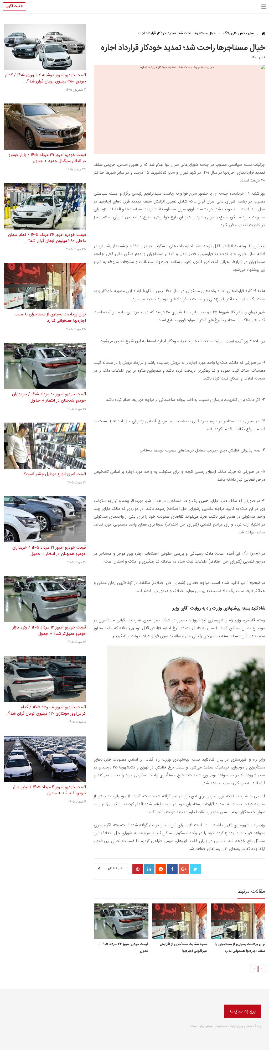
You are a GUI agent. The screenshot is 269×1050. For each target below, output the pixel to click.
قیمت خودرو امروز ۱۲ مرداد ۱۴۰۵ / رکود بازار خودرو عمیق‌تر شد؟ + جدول (49, 630)
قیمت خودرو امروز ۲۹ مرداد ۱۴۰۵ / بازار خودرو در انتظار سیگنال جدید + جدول (47, 158)
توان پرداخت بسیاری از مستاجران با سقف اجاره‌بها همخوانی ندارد (240, 947)
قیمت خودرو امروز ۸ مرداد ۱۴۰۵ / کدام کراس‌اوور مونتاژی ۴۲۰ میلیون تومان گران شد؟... (45, 710)
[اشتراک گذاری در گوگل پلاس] (184, 869)
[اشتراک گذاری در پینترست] (137, 869)
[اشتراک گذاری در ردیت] (161, 869)
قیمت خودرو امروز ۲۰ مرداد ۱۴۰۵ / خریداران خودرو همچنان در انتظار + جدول (49, 397)
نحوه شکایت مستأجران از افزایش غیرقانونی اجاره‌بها (183, 947)
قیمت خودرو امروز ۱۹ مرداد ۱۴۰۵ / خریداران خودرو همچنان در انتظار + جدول (49, 551)
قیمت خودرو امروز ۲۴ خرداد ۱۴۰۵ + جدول (123, 947)
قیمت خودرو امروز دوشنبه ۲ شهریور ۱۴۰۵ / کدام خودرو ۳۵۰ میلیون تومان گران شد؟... (45, 78)
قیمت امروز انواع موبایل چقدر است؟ (55, 474)
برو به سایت (243, 1011)
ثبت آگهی (13, 6)
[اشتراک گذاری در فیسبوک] (172, 869)
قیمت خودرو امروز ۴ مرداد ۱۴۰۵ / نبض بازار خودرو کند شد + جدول (49, 790)
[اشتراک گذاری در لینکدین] (149, 869)
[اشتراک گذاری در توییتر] (195, 869)
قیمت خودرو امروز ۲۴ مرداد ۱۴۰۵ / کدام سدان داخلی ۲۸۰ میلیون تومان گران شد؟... (47, 238)
